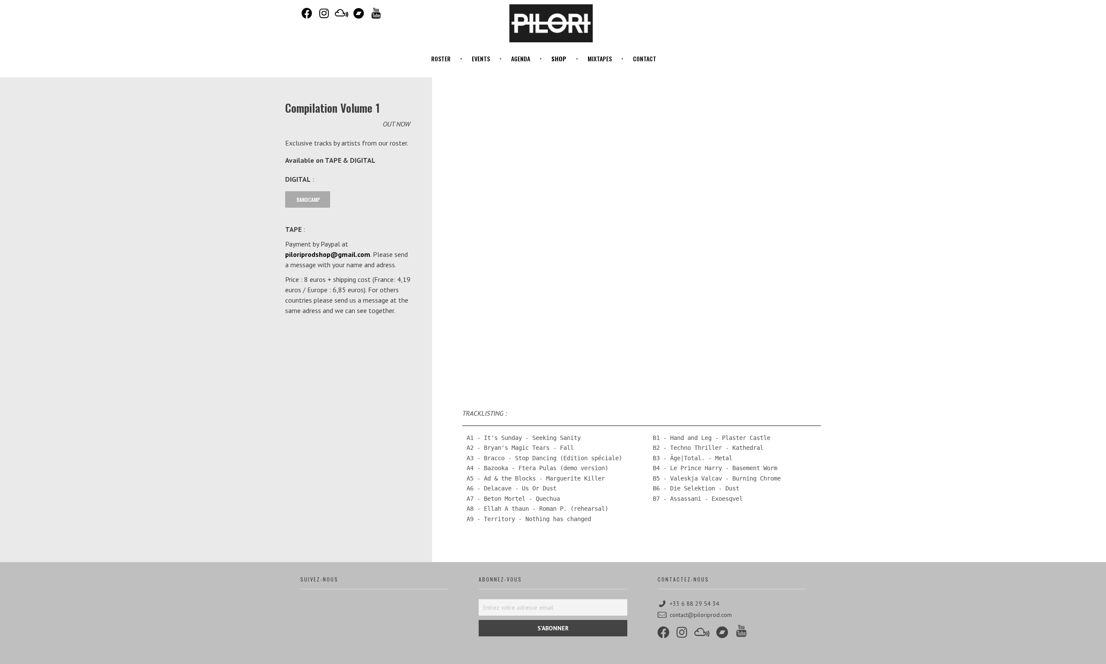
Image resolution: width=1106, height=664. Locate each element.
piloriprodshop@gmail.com (327, 254)
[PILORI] (551, 23)
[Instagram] (324, 13)
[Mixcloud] (341, 13)
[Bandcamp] (358, 13)
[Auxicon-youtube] (376, 13)
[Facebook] (306, 13)
